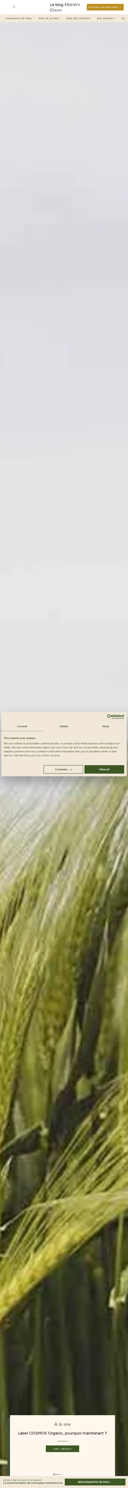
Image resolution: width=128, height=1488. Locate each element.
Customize (61, 769)
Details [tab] (64, 726)
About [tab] (106, 726)
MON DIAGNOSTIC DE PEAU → (95, 1482)
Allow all (104, 769)
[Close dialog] (126, 1478)
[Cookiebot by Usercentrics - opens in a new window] (109, 716)
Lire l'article (63, 1449)
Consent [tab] (22, 726)
